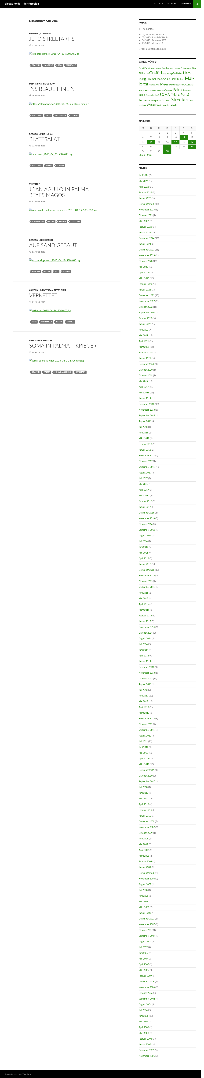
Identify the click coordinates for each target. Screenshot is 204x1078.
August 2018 (145, 421)
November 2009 (147, 827)
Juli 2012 (143, 741)
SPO (56, 272)
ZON (174, 104)
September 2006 (147, 999)
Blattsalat (44, 139)
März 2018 (144, 438)
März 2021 (144, 347)
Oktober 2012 (146, 724)
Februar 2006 (145, 1039)
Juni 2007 (143, 953)
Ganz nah (34, 134)
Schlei (142, 95)
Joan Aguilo (38, 221)
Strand (73, 115)
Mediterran (35, 84)
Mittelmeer (60, 115)
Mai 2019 (143, 381)
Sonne (143, 100)
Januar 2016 (145, 564)
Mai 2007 (143, 959)
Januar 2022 (145, 324)
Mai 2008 (143, 902)
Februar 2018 (145, 444)
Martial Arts (154, 85)
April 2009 (144, 850)
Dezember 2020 (146, 364)
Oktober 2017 (146, 461)
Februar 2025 (145, 227)
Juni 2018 (143, 433)
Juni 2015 (143, 593)
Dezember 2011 (146, 770)
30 (167, 151)
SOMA (155, 95)
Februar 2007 (145, 976)
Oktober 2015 (146, 581)
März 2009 (144, 856)
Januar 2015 (145, 621)
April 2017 (144, 490)
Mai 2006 (143, 1022)
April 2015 (144, 604)
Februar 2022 (145, 318)
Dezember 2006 (146, 982)
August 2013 (145, 684)
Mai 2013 (143, 701)
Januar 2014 (145, 661)
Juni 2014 (143, 650)
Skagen (149, 95)
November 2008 (147, 879)
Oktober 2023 (146, 261)
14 (151, 142)
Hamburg (34, 34)
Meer (48, 115)
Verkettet (43, 295)
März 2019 (144, 393)
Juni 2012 (143, 747)
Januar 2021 (145, 358)
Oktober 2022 (146, 307)
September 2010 (147, 782)
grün (173, 73)
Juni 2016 (143, 547)
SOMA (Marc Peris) (63, 372)
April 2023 (144, 273)
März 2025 (144, 221)
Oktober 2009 (146, 833)
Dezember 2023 (146, 250)
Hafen (179, 73)
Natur (141, 90)
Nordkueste (46, 240)
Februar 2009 (145, 862)
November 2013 (147, 673)
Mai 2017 (143, 484)
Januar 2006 (145, 1045)
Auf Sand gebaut (53, 245)
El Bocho (144, 73)
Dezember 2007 (146, 919)
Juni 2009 (143, 839)
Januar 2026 (145, 198)
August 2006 (145, 1005)
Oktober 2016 (146, 524)
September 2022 (147, 313)
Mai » (149, 155)
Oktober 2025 (146, 215)
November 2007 (147, 924)
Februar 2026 (145, 193)
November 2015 (147, 576)
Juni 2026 (143, 175)
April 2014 (144, 656)
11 (183, 137)
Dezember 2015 (146, 570)
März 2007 (144, 970)
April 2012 (144, 759)
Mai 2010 (143, 799)
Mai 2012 (143, 753)
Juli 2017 (143, 478)
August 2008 (145, 884)
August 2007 (145, 942)
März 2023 (144, 278)
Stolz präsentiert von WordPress (18, 1074)
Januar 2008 (145, 913)
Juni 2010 (143, 793)
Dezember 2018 (146, 404)
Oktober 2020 (146, 370)
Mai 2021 (143, 336)
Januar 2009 (145, 867)
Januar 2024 (145, 244)
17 (175, 142)
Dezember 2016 (146, 513)
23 (167, 147)
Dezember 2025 (146, 204)
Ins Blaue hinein (52, 89)
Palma (49, 165)
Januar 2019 (145, 398)
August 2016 (145, 536)
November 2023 (147, 255)
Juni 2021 (143, 330)
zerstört (167, 105)
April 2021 (144, 341)
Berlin (165, 68)
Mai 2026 (143, 181)
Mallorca (37, 115)
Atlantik (157, 69)
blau (171, 69)
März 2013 (144, 713)
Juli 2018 (143, 427)
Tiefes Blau (49, 84)
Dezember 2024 (146, 238)
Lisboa (180, 79)
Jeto (59, 65)
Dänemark (186, 69)
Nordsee (36, 272)
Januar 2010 (145, 816)
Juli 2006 (143, 1010)
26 (192, 147)
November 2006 (147, 987)
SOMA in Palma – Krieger (62, 345)
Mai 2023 (143, 267)
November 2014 (147, 627)
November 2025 (147, 210)
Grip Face (167, 73)
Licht (173, 79)
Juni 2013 (143, 696)
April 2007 (144, 964)
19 (192, 142)
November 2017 (147, 456)
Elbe (194, 69)
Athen (150, 68)
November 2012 (147, 719)
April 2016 (144, 559)
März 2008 (144, 907)
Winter (160, 105)
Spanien (62, 221)
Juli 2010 (143, 787)
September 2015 (147, 587)
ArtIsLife (143, 69)
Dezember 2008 (146, 873)
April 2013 (144, 707)
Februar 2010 (145, 810)
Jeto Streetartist (53, 39)
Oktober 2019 (146, 376)
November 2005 (147, 1056)
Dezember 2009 (146, 822)
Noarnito (153, 90)
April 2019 (144, 387)
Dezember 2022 (146, 295)
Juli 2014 (143, 644)
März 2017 (144, 496)
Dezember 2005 (146, 1050)
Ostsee (168, 90)
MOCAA (184, 85)
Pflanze (187, 90)
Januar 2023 (145, 290)
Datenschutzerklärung (165, 4)
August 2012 (145, 736)
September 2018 (147, 416)
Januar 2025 (145, 233)
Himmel (151, 79)
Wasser (152, 104)
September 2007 (147, 936)
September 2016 (147, 530)
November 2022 (147, 301)
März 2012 (144, 764)
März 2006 (144, 1033)
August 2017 (145, 473)
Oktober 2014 (146, 633)
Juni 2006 (143, 1016)
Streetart (45, 34)
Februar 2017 (145, 501)
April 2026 (144, 187)
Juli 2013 (143, 690)
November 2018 (147, 410)
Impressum (186, 4)
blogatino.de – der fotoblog (22, 3)
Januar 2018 (145, 450)
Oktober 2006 (146, 993)
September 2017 (147, 467)
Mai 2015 (143, 599)
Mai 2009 (143, 844)
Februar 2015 (145, 616)
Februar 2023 (145, 284)
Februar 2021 (145, 353)
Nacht (190, 85)
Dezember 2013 (146, 667)
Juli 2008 (143, 890)
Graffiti (36, 65)
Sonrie (150, 100)
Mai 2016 (143, 553)
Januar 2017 (145, 507)
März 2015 (144, 610)
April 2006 (144, 1027)
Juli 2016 (143, 541)
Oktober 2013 (146, 679)
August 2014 (145, 639)
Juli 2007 (143, 947)
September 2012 (147, 730)
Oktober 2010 (146, 776)
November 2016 (147, 518)
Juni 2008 (143, 896)
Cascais (177, 69)
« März (142, 155)
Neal (147, 90)
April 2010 (144, 804)
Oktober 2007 (146, 930)
